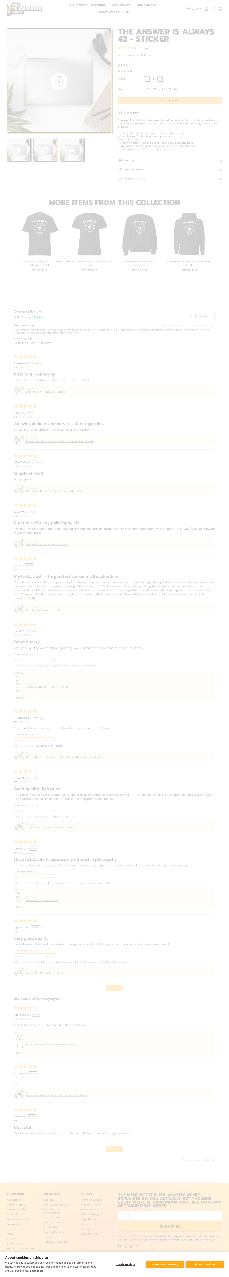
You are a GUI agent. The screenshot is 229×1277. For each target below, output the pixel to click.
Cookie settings (125, 1264)
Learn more (36, 1270)
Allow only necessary (165, 1264)
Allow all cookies (204, 1264)
